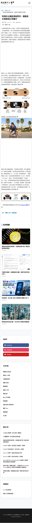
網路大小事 (7, 10)
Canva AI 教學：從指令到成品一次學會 (13, 456)
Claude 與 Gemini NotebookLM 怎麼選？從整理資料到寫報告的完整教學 (15, 461)
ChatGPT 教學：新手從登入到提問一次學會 (14, 445)
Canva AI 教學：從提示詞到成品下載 (12, 453)
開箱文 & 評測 (6, 375)
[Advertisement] (16, 57)
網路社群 (5, 393)
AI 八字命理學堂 (7, 490)
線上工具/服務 (6, 397)
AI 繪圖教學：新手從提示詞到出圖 (11, 436)
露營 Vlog (5, 408)
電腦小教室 (6, 382)
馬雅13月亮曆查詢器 (8, 493)
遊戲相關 (5, 412)
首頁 (2, 10)
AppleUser (18, 22)
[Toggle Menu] (29, 2)
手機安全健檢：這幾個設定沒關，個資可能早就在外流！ (16, 471)
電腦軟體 (5, 386)
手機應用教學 (6, 379)
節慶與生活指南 (7, 371)
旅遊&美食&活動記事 (8, 404)
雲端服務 (5, 401)
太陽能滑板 (14, 212)
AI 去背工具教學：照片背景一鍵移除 (12, 433)
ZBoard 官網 (24, 205)
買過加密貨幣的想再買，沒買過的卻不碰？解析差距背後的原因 (16, 441)
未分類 (4, 415)
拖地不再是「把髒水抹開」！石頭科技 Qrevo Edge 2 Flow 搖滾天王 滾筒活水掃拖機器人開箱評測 (16, 466)
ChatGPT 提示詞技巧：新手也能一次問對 (13, 449)
